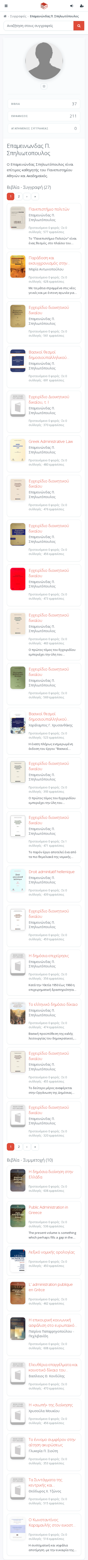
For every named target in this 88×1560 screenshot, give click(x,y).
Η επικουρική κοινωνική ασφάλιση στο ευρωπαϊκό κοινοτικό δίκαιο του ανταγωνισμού (51, 1322)
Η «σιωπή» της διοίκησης (51, 1404)
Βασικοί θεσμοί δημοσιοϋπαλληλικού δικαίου (48, 355)
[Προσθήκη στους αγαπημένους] (44, 86)
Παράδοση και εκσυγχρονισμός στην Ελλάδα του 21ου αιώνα (50, 260)
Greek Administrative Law (51, 441)
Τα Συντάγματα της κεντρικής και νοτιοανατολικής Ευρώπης (53, 1482)
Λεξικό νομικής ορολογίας (52, 1252)
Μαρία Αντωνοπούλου (46, 269)
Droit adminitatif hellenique (52, 871)
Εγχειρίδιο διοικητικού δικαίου (49, 310)
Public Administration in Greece (48, 1210)
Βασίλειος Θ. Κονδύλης (47, 1376)
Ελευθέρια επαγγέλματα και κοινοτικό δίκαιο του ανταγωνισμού (53, 1367)
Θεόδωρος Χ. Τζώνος (45, 1491)
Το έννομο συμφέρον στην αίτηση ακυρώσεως (52, 1442)
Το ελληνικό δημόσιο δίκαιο (53, 1004)
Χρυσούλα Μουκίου (44, 1411)
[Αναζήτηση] (78, 25)
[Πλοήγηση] (6, 6)
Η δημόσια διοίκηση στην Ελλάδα (51, 1174)
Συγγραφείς (18, 16)
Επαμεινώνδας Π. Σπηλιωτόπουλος (42, 217)
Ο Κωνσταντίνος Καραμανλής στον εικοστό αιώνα (52, 1522)
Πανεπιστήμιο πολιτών (49, 209)
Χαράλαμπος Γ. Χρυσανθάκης (51, 725)
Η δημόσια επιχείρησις (49, 955)
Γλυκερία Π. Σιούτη (43, 1451)
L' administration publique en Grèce (51, 1287)
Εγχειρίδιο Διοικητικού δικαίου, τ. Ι (49, 399)
